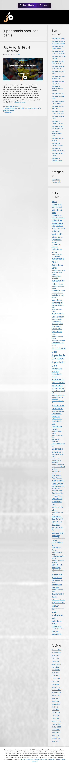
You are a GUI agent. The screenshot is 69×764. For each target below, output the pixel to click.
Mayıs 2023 (56, 730)
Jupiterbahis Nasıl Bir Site (58, 468)
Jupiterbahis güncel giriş (58, 392)
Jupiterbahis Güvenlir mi (58, 407)
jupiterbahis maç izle (58, 445)
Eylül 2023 (55, 718)
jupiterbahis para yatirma (56, 472)
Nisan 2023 (55, 733)
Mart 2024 (55, 701)
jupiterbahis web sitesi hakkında (58, 561)
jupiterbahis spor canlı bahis (25, 108)
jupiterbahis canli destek (58, 296)
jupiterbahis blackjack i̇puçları (58, 287)
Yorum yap (8, 112)
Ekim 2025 (55, 658)
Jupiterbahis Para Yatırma (57, 476)
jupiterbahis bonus (58, 290)
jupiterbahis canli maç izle (57, 301)
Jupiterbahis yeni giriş (57, 586)
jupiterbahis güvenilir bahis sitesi (57, 398)
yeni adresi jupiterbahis (58, 629)
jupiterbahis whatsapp (57, 566)
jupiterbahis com (57, 332)
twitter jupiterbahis (57, 625)
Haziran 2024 (56, 693)
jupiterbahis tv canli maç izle (58, 539)
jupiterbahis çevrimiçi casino (57, 590)
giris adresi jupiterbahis (57, 222)
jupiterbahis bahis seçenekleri (56, 277)
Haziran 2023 (56, 727)
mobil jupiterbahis (57, 619)
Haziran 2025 (56, 664)
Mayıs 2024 (56, 695)
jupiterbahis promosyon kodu (57, 501)
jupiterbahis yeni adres (57, 576)
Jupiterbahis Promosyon (57, 494)
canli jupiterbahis (57, 213)
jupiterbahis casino (57, 319)
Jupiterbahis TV (57, 528)
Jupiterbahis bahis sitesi (58, 282)
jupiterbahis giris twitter (58, 344)
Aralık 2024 (55, 675)
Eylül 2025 (55, 661)
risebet (58, 759)
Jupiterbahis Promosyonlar (13, 106)
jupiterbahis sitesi (57, 508)
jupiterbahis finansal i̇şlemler (57, 337)
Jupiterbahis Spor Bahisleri (57, 518)
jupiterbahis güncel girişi (58, 395)
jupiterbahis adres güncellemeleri (57, 255)
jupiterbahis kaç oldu (11, 108)
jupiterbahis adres (57, 250)
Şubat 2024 (56, 704)
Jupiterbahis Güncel (56, 375)
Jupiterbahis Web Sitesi (58, 557)
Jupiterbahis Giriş (58, 93)
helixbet (23, 759)
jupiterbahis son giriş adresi (57, 513)
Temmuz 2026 (56, 650)
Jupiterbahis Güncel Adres (58, 381)
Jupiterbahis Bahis (57, 266)
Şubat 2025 (56, 670)
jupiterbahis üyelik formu (58, 600)
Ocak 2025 (55, 673)
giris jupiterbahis (58, 228)
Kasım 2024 (56, 678)
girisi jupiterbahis (57, 226)
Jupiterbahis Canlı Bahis (58, 306)
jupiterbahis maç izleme (57, 450)
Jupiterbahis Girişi (58, 364)
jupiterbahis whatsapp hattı (58, 570)
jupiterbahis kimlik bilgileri (57, 432)
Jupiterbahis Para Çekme (58, 482)
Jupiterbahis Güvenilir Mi (58, 401)
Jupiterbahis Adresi (58, 38)
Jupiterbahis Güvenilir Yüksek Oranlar (57, 89)
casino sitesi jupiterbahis (58, 217)
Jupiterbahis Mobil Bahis (58, 455)
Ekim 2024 (55, 681)
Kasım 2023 (56, 713)
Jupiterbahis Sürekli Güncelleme (16, 49)
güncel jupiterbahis (56, 243)
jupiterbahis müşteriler (58, 464)
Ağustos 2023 (56, 721)
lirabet (63, 759)
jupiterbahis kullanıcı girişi (57, 436)
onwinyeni (37, 759)
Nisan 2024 (55, 698)
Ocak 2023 (55, 741)
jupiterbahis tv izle (57, 543)
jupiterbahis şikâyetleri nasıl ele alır (58, 609)
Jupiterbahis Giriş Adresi (58, 357)
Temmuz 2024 (56, 690)
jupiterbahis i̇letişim (57, 419)
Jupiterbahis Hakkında (58, 411)
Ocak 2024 (55, 707)
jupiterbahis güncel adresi (58, 387)
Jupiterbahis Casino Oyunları (57, 323)
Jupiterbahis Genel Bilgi (58, 340)
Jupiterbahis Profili (57, 490)
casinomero (51, 759)
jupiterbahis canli (57, 293)
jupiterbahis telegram (57, 523)
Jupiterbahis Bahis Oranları (57, 273)
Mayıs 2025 (55, 667)
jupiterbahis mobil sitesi (57, 458)
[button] (34, 5)
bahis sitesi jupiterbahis (57, 208)
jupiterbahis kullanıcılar (55, 440)
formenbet (44, 759)
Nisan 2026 (55, 655)
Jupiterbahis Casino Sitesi (57, 327)
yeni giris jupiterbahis (57, 632)
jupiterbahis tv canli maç (58, 534)
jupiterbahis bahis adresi (58, 270)
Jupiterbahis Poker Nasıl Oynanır (58, 487)
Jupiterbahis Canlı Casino (57, 310)
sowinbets (30, 759)
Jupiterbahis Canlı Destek (58, 315)
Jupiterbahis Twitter (56, 548)
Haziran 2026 (56, 653)
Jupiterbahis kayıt (56, 422)
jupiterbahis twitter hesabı (57, 553)
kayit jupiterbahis (57, 613)
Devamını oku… (20, 102)
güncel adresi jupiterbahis (57, 238)
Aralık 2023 (55, 710)
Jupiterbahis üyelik (58, 595)
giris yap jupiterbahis (57, 232)
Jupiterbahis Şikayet (58, 604)
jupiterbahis (55, 246)
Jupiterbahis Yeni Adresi (57, 581)
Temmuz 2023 (56, 724)
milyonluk (35, 761)
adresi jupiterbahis (57, 202)
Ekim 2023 (55, 715)
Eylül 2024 (55, 684)
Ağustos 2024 (56, 687)
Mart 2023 (55, 735)
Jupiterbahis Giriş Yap (57, 370)
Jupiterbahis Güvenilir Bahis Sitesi (57, 133)
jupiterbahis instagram (57, 415)
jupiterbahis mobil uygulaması (56, 461)
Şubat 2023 (56, 738)
